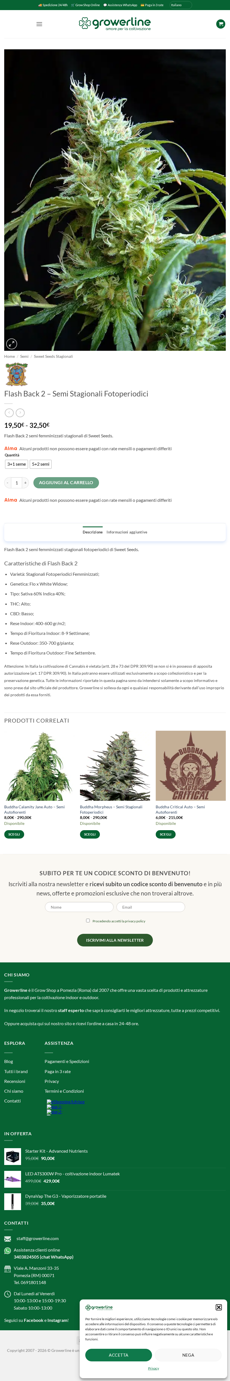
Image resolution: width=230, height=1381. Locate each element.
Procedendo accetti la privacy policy (119, 697)
